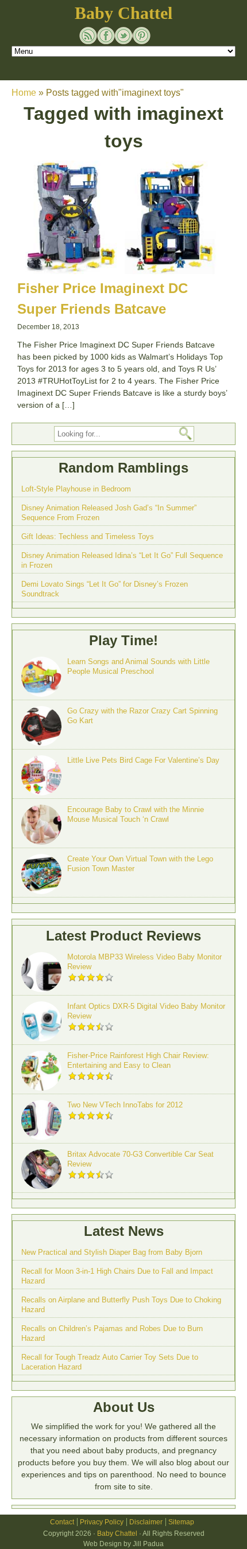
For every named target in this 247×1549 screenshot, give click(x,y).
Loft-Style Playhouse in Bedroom (76, 489)
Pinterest (141, 35)
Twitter (124, 35)
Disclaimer (146, 1522)
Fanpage (106, 35)
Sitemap (181, 1522)
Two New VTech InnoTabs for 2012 (125, 1105)
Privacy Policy (102, 1522)
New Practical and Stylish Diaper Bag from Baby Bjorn (111, 1252)
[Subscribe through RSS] (88, 35)
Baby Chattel (123, 12)
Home (23, 92)
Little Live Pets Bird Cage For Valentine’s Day (143, 760)
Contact (62, 1522)
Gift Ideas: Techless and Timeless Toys (87, 536)
